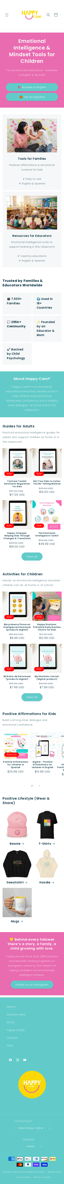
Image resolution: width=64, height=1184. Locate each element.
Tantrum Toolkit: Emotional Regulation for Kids (17, 484)
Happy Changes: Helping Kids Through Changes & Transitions (17, 536)
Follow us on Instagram (32, 984)
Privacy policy (24, 1177)
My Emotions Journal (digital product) (47, 677)
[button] (7, 15)
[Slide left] (24, 786)
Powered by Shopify (34, 1171)
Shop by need (16, 1014)
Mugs (15, 921)
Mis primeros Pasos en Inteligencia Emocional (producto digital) (17, 627)
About (11, 1022)
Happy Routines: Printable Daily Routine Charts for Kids (47, 627)
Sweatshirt (15, 882)
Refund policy (54, 1171)
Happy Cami (17, 1171)
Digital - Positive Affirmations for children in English (42, 765)
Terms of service (42, 1177)
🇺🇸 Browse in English (32, 87)
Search (11, 1007)
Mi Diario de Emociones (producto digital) (17, 677)
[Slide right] (39, 786)
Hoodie (45, 882)
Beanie (15, 844)
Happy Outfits (16, 1030)
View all (32, 556)
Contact (12, 1038)
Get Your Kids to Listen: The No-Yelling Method (47, 482)
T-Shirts (45, 844)
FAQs (10, 1045)
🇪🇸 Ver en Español (32, 97)
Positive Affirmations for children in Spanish (15, 765)
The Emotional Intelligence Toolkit (47, 534)
